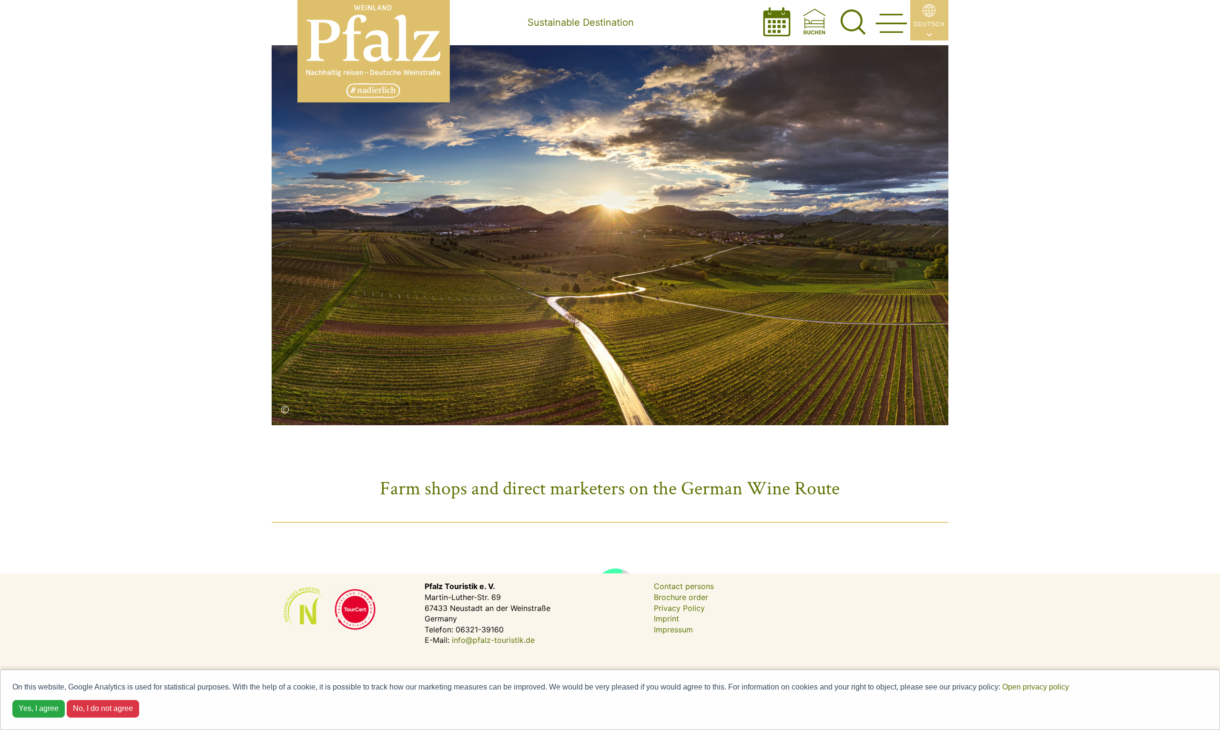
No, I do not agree (103, 708)
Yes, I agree (39, 708)
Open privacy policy (1035, 687)
